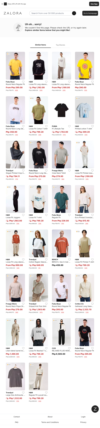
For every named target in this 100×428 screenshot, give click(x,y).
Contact (17, 417)
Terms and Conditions (50, 422)
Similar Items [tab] (40, 45)
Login (83, 417)
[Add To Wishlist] (23, 82)
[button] (50, 4)
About (50, 417)
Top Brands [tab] (60, 45)
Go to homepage (90, 13)
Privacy (83, 422)
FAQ (16, 422)
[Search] (74, 13)
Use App (94, 4)
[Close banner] (2, 4)
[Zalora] (12, 13)
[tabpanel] (50, 227)
